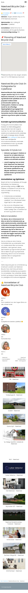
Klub (2, 2)
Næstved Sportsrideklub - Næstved (6, 359)
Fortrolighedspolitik (6, 587)
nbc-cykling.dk (12, 137)
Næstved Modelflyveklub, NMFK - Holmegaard (20, 359)
